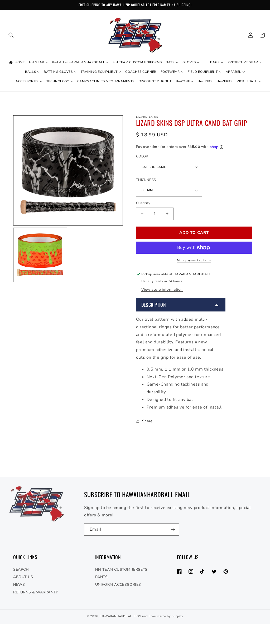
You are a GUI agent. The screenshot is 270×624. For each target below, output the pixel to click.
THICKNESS (146, 179)
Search (21, 569)
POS (137, 616)
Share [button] (147, 421)
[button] (11, 35)
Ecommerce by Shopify (166, 616)
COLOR (142, 156)
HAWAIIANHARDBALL (117, 616)
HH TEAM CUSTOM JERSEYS (121, 569)
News (19, 584)
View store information (162, 289)
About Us (23, 576)
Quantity (143, 203)
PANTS (101, 576)
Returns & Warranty (35, 592)
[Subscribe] (173, 529)
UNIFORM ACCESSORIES (118, 584)
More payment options (194, 260)
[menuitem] (16, 62)
